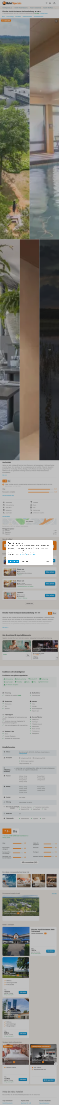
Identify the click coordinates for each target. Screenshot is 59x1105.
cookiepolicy (33, 554)
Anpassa (47, 561)
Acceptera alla (14, 561)
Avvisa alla (25, 561)
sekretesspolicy (24, 554)
